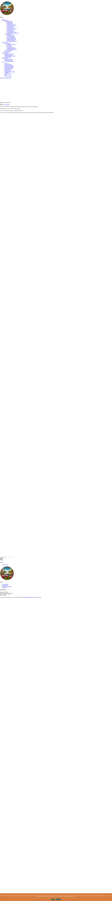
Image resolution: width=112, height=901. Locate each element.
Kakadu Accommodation (7, 586)
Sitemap (31, 597)
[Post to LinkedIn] (56, 556)
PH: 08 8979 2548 (7, 77)
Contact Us (2, 77)
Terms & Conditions (26, 597)
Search (1, 557)
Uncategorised (6, 104)
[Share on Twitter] (56, 442)
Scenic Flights (5, 585)
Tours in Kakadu (5, 584)
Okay (53, 899)
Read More (58, 899)
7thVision (39, 597)
